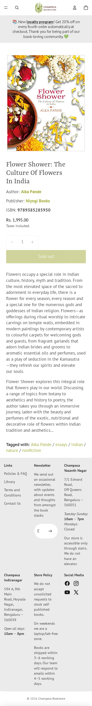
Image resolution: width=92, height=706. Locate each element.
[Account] (74, 7)
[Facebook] (67, 584)
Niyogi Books (38, 201)
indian (77, 444)
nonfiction (31, 450)
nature (12, 450)
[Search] (16, 7)
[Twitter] (76, 593)
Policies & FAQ (15, 473)
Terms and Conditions (12, 493)
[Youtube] (67, 593)
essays (61, 444)
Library (9, 481)
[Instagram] (76, 584)
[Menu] (6, 8)
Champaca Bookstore (51, 698)
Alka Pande (31, 191)
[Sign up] (50, 531)
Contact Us (12, 503)
